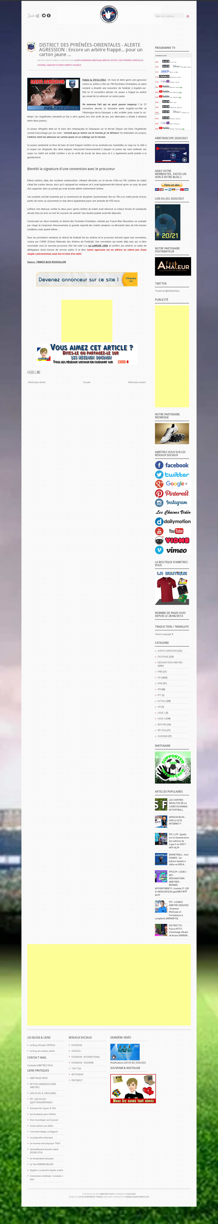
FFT (159, 695)
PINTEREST (77, 1080)
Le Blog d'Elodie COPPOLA (42, 1045)
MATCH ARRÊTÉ (65, 65)
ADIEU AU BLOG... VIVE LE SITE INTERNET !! (177, 820)
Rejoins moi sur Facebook (49, 15)
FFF (159, 677)
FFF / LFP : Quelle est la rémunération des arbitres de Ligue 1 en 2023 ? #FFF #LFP (179, 841)
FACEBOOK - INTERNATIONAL (86, 1057)
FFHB (160, 683)
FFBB (160, 671)
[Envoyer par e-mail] (28, 372)
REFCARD (162, 724)
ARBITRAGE (97, 60)
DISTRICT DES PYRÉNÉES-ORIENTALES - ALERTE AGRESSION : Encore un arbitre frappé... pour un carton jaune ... (91, 49)
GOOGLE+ (76, 1051)
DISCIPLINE (163, 656)
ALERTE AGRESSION (83, 60)
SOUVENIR (162, 736)
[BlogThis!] (32, 372)
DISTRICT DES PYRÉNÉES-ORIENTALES (126, 60)
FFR (159, 689)
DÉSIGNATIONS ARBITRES (170, 662)
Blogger (131, 1194)
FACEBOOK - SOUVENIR (83, 1062)
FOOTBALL (41, 65)
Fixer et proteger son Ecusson (44, 1120)
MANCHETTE (52, 65)
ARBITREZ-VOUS (107, 1194)
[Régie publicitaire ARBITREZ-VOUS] (87, 285)
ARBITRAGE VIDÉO (39, 1078)
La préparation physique (41, 1137)
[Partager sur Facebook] (38, 372)
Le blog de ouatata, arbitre (42, 1051)
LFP (159, 706)
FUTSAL (161, 701)
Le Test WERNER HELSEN (41, 1164)
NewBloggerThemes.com (137, 1197)
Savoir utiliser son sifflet (41, 1125)
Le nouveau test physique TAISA (45, 1143)
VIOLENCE (77, 65)
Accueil (86, 382)
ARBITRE (106, 60)
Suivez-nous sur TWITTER (44, 15)
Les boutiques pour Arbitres (43, 1114)
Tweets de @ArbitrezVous (167, 290)
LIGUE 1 (161, 712)
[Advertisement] (86, 321)
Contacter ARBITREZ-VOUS (40, 1065)
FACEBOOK (77, 1045)
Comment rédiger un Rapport (44, 1131)
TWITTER (76, 1068)
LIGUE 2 (161, 718)
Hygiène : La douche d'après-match (46, 1170)
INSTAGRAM (77, 1074)
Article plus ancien (137, 382)
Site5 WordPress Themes (91, 1197)
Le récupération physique (42, 1158)
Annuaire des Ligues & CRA (43, 1108)
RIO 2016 (162, 730)
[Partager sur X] (35, 372)
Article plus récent (36, 382)
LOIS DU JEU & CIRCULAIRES (43, 1093)
